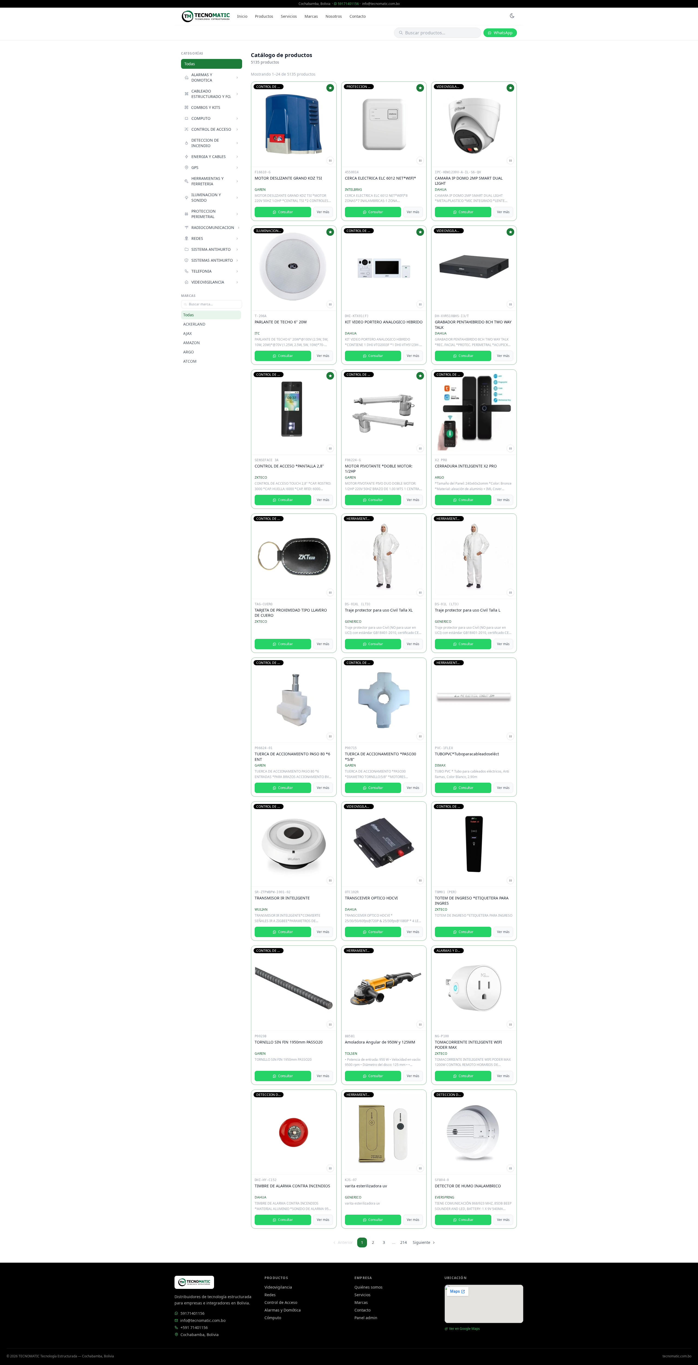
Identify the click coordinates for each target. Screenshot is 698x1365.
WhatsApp (503, 32)
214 (403, 1242)
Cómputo (272, 1317)
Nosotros (334, 16)
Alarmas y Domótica (282, 1310)
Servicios (289, 16)
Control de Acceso (280, 1302)
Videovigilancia (278, 1287)
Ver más (323, 212)
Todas (189, 63)
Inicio (242, 16)
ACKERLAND (194, 324)
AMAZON (191, 342)
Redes (270, 1294)
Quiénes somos (368, 1287)
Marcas (311, 16)
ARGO (188, 351)
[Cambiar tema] (512, 16)
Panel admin (365, 1317)
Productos (264, 16)
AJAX (187, 333)
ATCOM (190, 361)
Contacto (358, 16)
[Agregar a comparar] (330, 160)
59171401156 (348, 3)
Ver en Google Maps (464, 1329)
